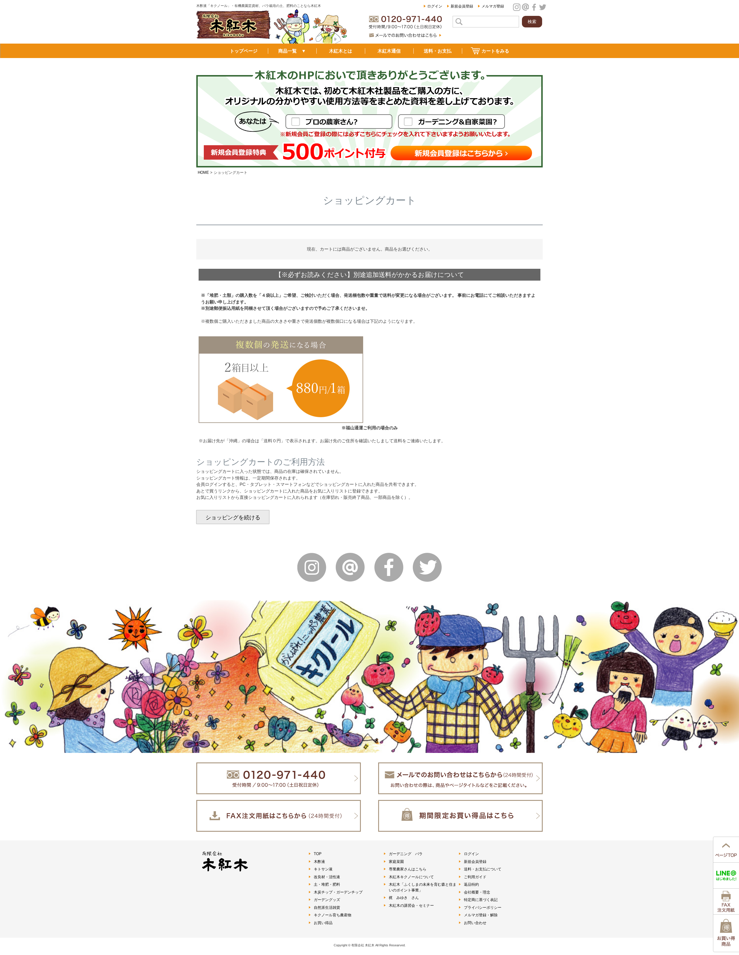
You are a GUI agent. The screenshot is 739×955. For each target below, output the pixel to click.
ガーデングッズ (327, 900)
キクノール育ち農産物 (332, 915)
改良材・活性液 (327, 877)
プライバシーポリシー (482, 907)
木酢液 (319, 861)
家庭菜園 (396, 861)
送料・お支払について (482, 869)
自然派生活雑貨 (327, 907)
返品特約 (471, 884)
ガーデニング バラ (406, 854)
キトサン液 (323, 869)
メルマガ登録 (493, 6)
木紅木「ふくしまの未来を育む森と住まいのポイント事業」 (422, 887)
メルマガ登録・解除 (481, 915)
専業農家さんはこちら (407, 869)
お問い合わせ (475, 923)
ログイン (434, 6)
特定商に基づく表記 (481, 900)
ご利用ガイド (475, 877)
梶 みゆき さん (404, 898)
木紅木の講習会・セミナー (411, 905)
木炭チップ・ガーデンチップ (338, 892)
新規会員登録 (462, 6)
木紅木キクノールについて (411, 877)
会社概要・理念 (477, 892)
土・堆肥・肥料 (327, 884)
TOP (318, 854)
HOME (203, 172)
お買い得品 (323, 923)
